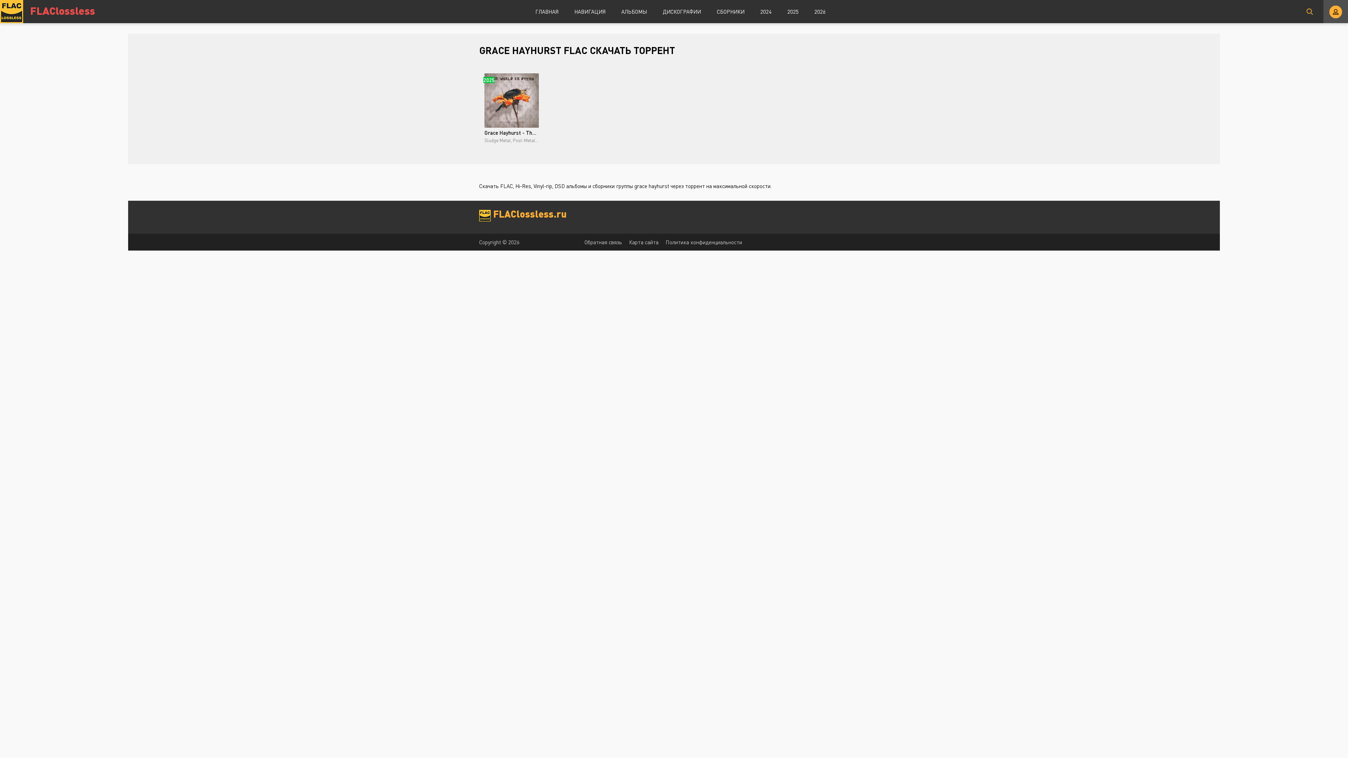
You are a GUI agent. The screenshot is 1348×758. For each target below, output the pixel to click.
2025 (793, 11)
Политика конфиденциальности (704, 242)
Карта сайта (644, 242)
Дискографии (682, 11)
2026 (820, 11)
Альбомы (634, 11)
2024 (766, 11)
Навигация (590, 11)
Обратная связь (603, 242)
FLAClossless (62, 10)
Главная (547, 11)
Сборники (731, 11)
